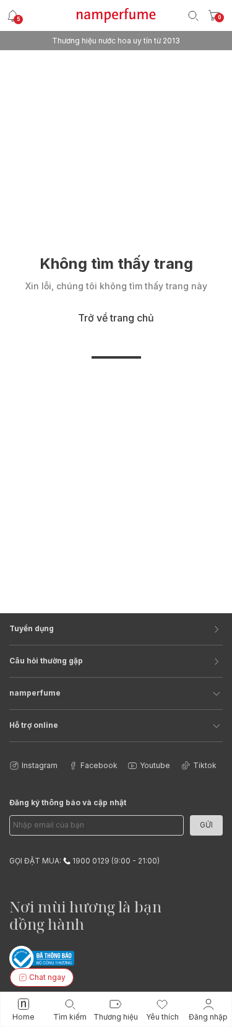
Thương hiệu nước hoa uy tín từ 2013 (116, 40)
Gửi (206, 824)
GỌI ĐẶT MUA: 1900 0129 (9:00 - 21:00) (84, 860)
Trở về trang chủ (116, 318)
